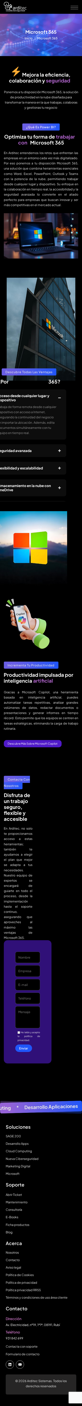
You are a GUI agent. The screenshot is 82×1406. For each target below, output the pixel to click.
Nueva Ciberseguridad (22, 1159)
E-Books (12, 1217)
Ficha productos (17, 1225)
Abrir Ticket (14, 1195)
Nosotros (12, 1252)
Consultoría (14, 1210)
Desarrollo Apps (17, 1144)
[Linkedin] (10, 1364)
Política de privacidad (21, 1282)
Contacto (13, 1260)
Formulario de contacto (22, 1354)
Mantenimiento (16, 1202)
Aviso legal (13, 1267)
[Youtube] (20, 1364)
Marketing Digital (18, 1166)
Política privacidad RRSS (23, 1290)
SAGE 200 (13, 1136)
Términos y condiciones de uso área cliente (37, 1297)
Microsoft (12, 1174)
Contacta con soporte (22, 1346)
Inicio (28, 38)
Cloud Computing (19, 1151)
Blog (9, 1232)
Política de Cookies (20, 1275)
